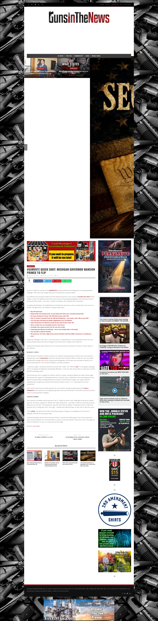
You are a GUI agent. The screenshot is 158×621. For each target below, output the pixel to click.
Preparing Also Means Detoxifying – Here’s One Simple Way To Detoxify (54, 329)
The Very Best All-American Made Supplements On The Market (51, 320)
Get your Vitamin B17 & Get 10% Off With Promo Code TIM (50, 316)
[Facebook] (28, 4)
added (33, 411)
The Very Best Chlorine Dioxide (41, 331)
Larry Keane (36, 426)
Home (28, 263)
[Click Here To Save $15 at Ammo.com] (114, 470)
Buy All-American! (36, 311)
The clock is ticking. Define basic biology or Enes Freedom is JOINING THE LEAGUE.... (114, 320)
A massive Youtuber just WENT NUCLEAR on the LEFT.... (114, 373)
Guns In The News (34, 275)
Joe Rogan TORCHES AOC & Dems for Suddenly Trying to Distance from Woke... (114, 346)
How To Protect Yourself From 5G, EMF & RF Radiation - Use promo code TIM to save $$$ (60, 318)
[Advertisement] (79, 39)
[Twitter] (35, 4)
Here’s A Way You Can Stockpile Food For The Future (48, 325)
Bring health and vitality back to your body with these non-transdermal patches (57, 314)
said (76, 367)
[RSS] (32, 4)
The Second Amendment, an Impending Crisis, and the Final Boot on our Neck (87, 464)
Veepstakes (44, 358)
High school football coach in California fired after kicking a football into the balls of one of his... (115, 400)
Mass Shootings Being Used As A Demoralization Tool (34, 463)
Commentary (40, 68)
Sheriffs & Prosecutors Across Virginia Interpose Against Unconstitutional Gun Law (52, 464)
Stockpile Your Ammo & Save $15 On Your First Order (48, 327)
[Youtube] (38, 4)
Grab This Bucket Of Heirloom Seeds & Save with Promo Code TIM (52, 323)
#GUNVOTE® (53, 290)
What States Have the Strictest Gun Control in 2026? (40, 72)
